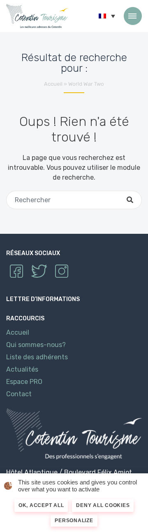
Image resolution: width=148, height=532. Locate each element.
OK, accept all (41, 505)
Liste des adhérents (37, 357)
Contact (19, 394)
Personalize (74, 520)
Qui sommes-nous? (36, 345)
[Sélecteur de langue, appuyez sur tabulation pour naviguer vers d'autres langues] (107, 16)
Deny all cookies (103, 505)
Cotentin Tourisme (37, 16)
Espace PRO (24, 382)
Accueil (53, 84)
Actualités (22, 369)
